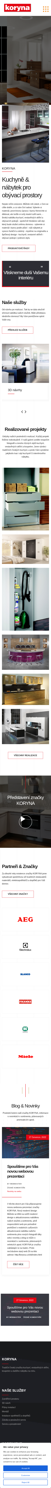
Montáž (5, 1411)
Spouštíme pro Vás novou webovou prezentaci (22, 1171)
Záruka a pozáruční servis (14, 1420)
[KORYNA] (25, 8)
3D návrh (6, 1403)
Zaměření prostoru (10, 1399)
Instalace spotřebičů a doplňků (16, 1416)
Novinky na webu (14, 1191)
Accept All (26, 1468)
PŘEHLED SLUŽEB (17, 330)
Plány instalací (9, 1407)
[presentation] (22, 411)
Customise (25, 1475)
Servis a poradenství (11, 1424)
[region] (25, 1465)
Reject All (25, 1482)
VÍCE (10, 392)
